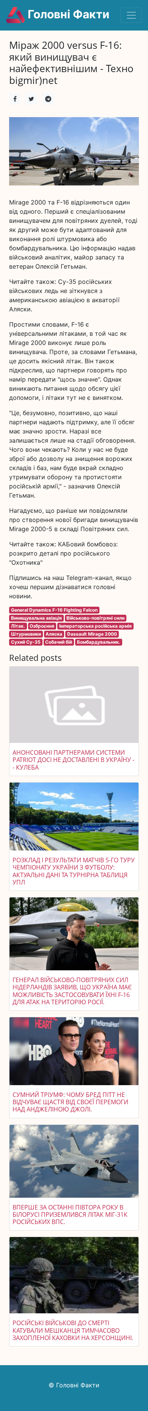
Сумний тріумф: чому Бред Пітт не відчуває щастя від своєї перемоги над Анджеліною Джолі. (70, 1101)
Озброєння (42, 626)
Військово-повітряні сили (95, 618)
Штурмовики (26, 634)
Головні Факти (67, 14)
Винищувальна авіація (36, 618)
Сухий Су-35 (26, 642)
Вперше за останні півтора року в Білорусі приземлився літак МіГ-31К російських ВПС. (70, 1214)
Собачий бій (58, 642)
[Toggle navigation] (131, 15)
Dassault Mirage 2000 (92, 634)
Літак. (18, 626)
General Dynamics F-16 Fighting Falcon (54, 610)
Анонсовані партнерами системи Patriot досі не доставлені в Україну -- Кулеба (73, 759)
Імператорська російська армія (95, 626)
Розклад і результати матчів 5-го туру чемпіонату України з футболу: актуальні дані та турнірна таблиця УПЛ (74, 871)
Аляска (54, 634)
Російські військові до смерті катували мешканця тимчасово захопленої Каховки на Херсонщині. (73, 1330)
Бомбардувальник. (98, 642)
